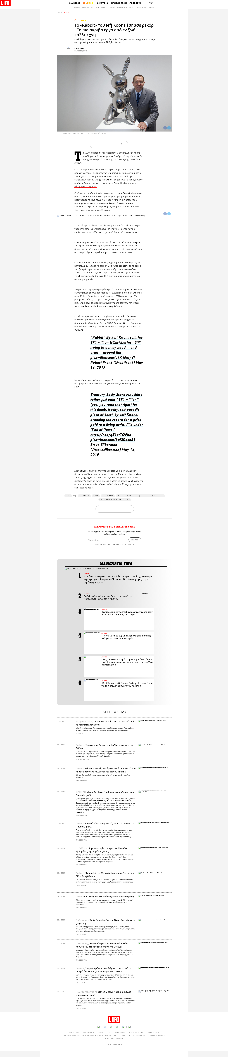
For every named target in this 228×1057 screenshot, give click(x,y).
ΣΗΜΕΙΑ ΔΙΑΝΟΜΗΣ (157, 1035)
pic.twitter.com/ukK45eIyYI (112, 358)
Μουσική (85, 8)
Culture (66, 13)
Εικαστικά (104, 8)
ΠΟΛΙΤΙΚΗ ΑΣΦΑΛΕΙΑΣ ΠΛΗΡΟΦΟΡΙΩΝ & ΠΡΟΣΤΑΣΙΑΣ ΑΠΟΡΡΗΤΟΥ (90, 1035)
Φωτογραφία (141, 8)
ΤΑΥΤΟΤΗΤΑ (74, 1032)
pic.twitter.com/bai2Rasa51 (112, 440)
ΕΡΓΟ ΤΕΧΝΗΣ (108, 496)
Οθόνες (77, 8)
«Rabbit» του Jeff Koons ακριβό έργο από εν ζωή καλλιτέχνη (140, 496)
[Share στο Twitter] (169, 213)
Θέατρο (94, 8)
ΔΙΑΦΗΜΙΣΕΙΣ (119, 1032)
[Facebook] (165, 128)
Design (151, 8)
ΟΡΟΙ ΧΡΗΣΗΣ (100, 544)
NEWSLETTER (104, 1032)
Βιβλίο (112, 8)
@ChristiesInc (120, 343)
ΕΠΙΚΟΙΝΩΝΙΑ (88, 1032)
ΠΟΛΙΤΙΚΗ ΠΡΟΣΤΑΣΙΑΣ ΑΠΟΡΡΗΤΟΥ (121, 544)
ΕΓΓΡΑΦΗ (134, 540)
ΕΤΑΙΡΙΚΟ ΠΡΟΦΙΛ (136, 1032)
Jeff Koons (135, 153)
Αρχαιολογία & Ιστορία (126, 8)
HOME (60, 13)
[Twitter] (169, 128)
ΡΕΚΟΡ (96, 496)
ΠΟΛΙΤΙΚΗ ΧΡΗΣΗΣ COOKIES (133, 1035)
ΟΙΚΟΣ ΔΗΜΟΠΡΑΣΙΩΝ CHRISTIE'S (114, 499)
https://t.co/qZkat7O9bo (110, 435)
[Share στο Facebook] (165, 213)
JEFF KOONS (84, 496)
